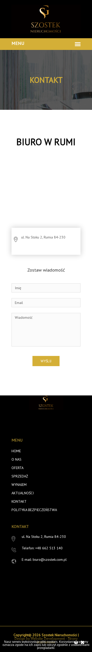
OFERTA (18, 467)
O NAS (16, 459)
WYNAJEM (19, 484)
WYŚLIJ (46, 361)
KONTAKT (19, 501)
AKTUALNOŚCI (23, 493)
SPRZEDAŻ (20, 476)
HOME (16, 451)
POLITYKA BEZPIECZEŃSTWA (34, 510)
